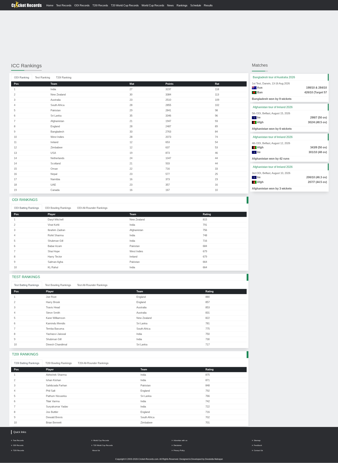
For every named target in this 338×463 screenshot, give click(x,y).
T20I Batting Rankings (26, 363)
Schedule (195, 5)
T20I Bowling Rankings (58, 363)
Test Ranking (42, 77)
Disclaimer (178, 445)
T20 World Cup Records (125, 5)
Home (49, 5)
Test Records (63, 5)
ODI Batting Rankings (26, 207)
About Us (96, 450)
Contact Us (258, 450)
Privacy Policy (179, 450)
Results (208, 5)
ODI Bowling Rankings (58, 207)
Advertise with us (180, 440)
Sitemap (257, 440)
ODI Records (82, 5)
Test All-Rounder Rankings (92, 285)
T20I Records (100, 5)
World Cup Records (153, 5)
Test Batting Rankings (26, 285)
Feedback (258, 445)
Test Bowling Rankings (58, 285)
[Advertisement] (169, 36)
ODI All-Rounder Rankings (92, 207)
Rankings (182, 5)
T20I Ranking (63, 77)
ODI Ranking (21, 77)
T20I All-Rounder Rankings (93, 363)
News (170, 5)
